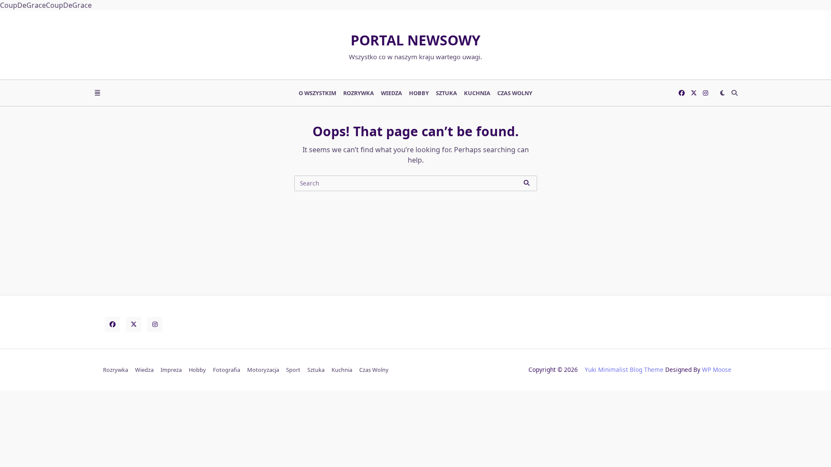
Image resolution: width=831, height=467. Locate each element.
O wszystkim (317, 93)
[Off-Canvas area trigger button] (97, 93)
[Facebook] (682, 93)
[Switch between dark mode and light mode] (722, 93)
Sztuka (446, 93)
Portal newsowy (415, 40)
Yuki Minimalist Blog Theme (624, 369)
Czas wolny (514, 93)
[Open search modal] (734, 93)
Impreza (171, 370)
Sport (293, 370)
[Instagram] (705, 93)
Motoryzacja (263, 370)
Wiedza (391, 93)
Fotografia (226, 370)
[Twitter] (694, 93)
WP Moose (716, 369)
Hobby (419, 93)
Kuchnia (477, 93)
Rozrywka (358, 93)
